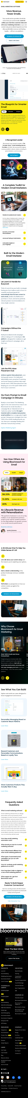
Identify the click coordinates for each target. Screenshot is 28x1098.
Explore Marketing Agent (8, 428)
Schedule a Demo (19, 1)
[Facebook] (1, 1073)
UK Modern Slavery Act (13, 1088)
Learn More (5, 227)
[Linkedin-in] (6, 1073)
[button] (7, 678)
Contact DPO (10, 1085)
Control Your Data (17, 1085)
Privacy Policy (4, 1085)
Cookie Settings (4, 1088)
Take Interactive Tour (14, 901)
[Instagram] (4, 1073)
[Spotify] (8, 1073)
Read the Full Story (6, 527)
